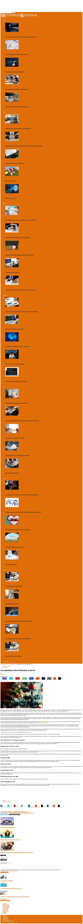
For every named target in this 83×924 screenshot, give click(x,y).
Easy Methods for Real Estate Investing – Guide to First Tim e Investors (20, 289)
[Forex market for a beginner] (3, 878)
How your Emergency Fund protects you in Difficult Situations (18, 638)
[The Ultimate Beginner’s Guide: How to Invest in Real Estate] (12, 232)
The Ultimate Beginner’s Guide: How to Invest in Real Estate (17, 237)
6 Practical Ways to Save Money (12, 603)
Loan (3, 386)
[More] (64, 678)
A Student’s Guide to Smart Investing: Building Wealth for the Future (19, 255)
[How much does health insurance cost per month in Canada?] (12, 524)
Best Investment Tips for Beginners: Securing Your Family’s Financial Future (21, 220)
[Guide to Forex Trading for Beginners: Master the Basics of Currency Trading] (12, 306)
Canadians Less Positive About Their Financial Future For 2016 (14, 896)
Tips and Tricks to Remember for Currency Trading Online (17, 346)
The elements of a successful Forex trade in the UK (16, 381)
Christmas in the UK (7, 801)
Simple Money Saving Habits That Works (13, 656)
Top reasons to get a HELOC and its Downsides (15, 438)
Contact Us (5, 916)
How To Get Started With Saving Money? (13, 586)
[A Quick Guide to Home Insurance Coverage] (12, 541)
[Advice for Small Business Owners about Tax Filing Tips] (12, 48)
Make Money (5, 918)
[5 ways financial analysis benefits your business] (12, 66)
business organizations (49, 713)
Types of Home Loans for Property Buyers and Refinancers (17, 455)
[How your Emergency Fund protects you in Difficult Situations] (12, 633)
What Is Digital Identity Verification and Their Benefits (16, 403)
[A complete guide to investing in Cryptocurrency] (3, 886)
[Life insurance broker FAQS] (12, 559)
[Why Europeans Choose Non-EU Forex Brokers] (12, 358)
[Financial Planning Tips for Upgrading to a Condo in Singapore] (12, 123)
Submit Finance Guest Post (8, 920)
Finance (4, 112)
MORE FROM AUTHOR (15, 814)
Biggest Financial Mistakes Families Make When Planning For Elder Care (16, 852)
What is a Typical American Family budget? (10, 839)
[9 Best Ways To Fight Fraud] (12, 175)
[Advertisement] (23, 793)
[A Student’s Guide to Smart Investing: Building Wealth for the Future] (12, 249)
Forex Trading (5, 295)
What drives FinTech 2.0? (10, 198)
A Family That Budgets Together (7, 827)
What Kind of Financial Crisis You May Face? (14, 163)
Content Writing (6, 919)
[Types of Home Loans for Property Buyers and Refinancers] (12, 450)
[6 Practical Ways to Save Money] (12, 598)
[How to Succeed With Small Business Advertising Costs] (12, 83)
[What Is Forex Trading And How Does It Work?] (12, 323)
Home (1, 664)
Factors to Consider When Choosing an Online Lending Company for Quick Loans (22, 420)
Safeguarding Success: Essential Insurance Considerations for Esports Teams (21, 494)
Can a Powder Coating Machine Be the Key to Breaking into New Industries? (21, 37)
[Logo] (9, 17)
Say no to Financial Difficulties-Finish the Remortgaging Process (19, 813)
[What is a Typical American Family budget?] (7, 837)
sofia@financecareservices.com (11, 870)
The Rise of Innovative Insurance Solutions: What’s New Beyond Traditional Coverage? (23, 512)
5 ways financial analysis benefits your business (15, 71)
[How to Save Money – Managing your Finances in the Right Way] (12, 615)
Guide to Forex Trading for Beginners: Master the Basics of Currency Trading (21, 311)
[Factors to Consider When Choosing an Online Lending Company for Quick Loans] (12, 415)
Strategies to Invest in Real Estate (12, 272)
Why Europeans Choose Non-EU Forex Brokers (15, 364)
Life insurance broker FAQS (11, 564)
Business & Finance (7, 664)
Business (4, 20)
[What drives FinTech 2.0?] (12, 192)
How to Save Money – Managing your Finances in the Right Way (18, 621)
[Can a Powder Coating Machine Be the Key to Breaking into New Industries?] (12, 31)
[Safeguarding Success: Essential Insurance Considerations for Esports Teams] (12, 489)
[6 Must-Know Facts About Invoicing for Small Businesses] (12, 101)
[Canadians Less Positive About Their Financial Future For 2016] (3, 894)
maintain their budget (44, 722)
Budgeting (13, 664)
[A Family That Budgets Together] (7, 825)
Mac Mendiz (2, 674)
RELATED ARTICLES (5, 814)
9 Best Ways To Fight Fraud (11, 180)
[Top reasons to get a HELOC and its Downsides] (12, 432)
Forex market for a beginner (6, 880)
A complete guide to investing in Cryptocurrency (11, 888)
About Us (5, 915)
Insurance (4, 478)
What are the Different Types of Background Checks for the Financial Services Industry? (23, 146)
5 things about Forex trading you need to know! (16, 811)
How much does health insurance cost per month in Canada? (17, 529)
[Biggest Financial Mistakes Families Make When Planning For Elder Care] (7, 850)
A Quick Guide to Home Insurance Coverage (14, 547)
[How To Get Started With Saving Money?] (12, 580)
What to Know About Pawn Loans (12, 473)
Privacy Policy (6, 917)
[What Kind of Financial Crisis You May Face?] (12, 158)
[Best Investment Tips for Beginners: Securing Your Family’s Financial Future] (12, 214)
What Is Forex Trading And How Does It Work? (14, 329)
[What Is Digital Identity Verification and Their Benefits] (12, 397)
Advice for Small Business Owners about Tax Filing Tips (16, 54)
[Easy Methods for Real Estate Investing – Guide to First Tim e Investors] (12, 284)
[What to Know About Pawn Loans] (12, 467)
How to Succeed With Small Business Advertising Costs (16, 89)
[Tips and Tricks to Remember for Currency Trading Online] (12, 341)
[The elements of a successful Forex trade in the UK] (12, 375)
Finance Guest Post (6, 661)
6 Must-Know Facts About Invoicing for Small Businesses (17, 106)
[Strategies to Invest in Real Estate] (12, 267)
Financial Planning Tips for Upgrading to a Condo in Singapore (18, 128)
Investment (4, 203)
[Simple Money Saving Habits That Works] (12, 650)
